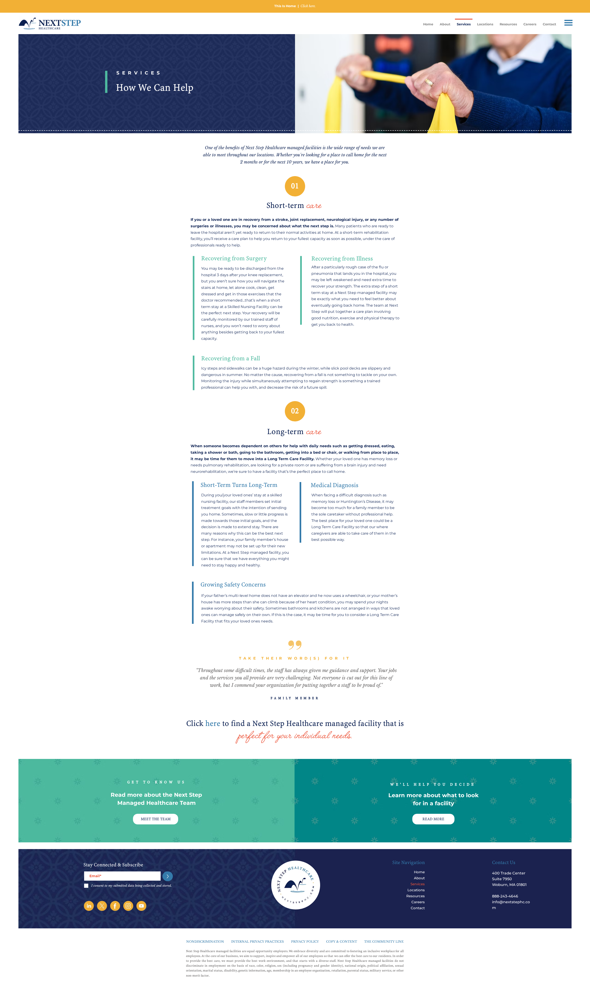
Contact (418, 908)
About (419, 878)
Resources (415, 896)
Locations (416, 890)
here (213, 723)
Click (195, 723)
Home (419, 872)
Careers (418, 902)
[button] (568, 23)
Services (417, 884)
